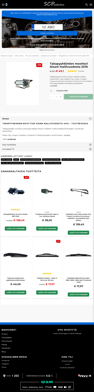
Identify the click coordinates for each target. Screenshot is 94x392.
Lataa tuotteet (47, 33)
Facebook (5, 360)
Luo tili (67, 364)
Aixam (16, 159)
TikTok (4, 367)
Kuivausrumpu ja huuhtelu (51, 159)
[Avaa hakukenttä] (86, 4)
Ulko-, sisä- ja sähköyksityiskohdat (72, 159)
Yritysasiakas (6, 338)
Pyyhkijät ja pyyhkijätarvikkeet (30, 159)
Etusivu (5, 334)
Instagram (5, 364)
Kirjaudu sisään (67, 361)
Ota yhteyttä (7, 341)
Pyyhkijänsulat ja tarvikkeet (49, 56)
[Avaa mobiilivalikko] (3, 5)
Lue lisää (54, 85)
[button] (6, 4)
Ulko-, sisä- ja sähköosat (32, 56)
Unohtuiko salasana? (67, 367)
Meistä (4, 345)
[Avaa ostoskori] (91, 4)
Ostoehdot (6, 348)
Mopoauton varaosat (7, 56)
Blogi (4, 352)
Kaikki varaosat (19, 56)
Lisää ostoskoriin (16, 229)
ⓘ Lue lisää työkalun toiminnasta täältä (47, 45)
